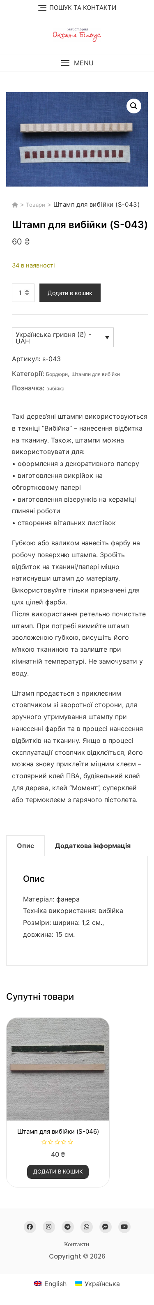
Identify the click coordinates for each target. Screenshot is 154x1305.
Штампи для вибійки (95, 374)
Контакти (76, 1244)
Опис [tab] (25, 846)
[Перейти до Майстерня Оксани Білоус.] (16, 204)
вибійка (55, 388)
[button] (77, 63)
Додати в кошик (70, 292)
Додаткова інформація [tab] (93, 846)
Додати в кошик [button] (58, 1171)
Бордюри (57, 374)
